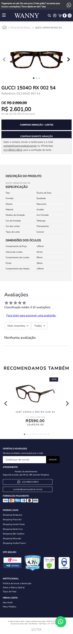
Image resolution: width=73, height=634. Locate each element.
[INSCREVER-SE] (53, 459)
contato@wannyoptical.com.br (20, 146)
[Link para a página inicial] (4, 28)
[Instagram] (70, 15)
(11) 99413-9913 (12, 150)
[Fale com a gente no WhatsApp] (60, 621)
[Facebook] (64, 15)
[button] (24, 434)
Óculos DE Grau (20, 27)
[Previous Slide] (5, 403)
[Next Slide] (67, 403)
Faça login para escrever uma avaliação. (31, 315)
